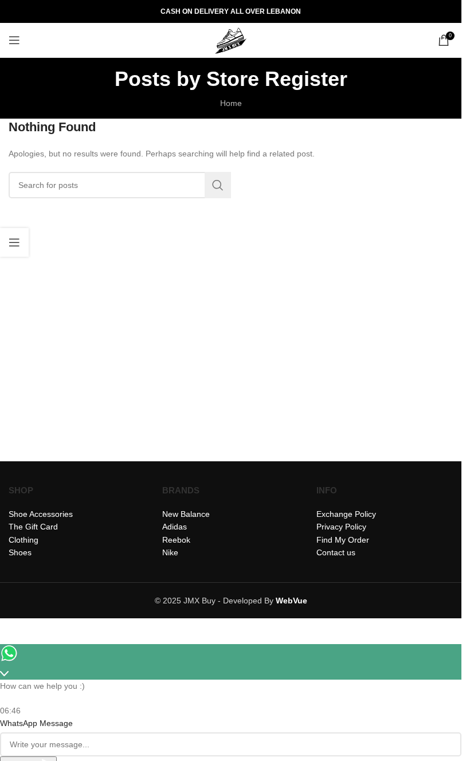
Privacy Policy (341, 526)
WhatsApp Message (36, 723)
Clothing (23, 539)
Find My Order (342, 539)
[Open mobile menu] (14, 40)
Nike (170, 552)
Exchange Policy (346, 514)
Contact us (335, 552)
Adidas (174, 526)
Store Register (276, 79)
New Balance (186, 514)
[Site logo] (231, 39)
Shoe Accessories (41, 514)
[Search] (218, 185)
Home (231, 103)
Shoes (20, 552)
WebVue (291, 600)
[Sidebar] (14, 242)
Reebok (176, 539)
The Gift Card (33, 526)
